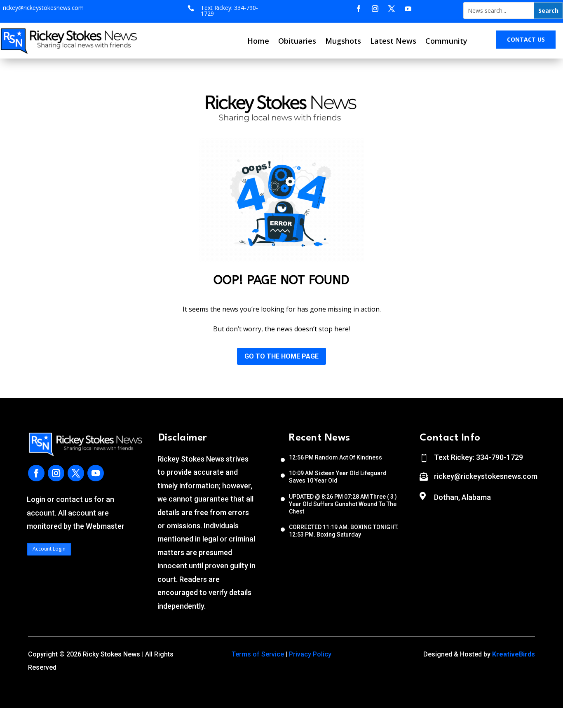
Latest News (393, 41)
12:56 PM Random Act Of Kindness (335, 457)
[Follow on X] (391, 8)
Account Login (49, 548)
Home (258, 41)
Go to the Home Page (281, 356)
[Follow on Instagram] (375, 8)
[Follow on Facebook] (358, 8)
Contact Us (526, 39)
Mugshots (343, 41)
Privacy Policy (310, 654)
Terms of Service (258, 654)
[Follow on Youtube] (408, 8)
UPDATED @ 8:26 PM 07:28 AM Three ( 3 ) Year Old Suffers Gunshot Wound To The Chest (343, 504)
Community (446, 41)
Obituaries (297, 41)
